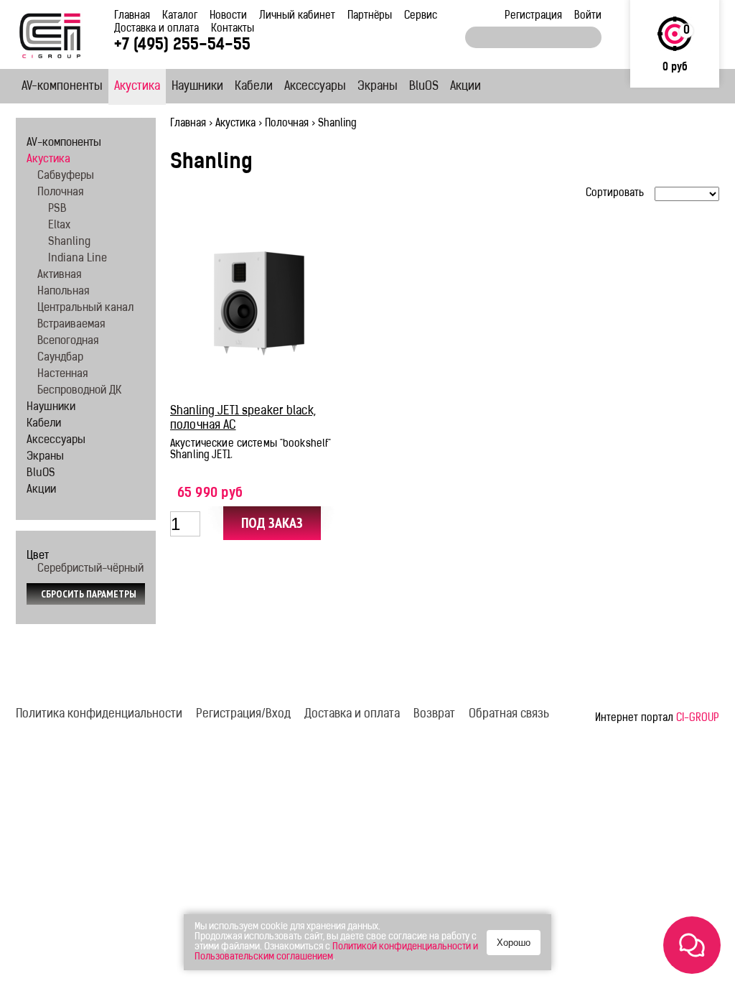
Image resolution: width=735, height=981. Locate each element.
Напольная (63, 292)
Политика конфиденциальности (99, 714)
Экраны (377, 87)
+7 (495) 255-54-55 (182, 45)
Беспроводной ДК (79, 391)
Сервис (420, 16)
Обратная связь (509, 714)
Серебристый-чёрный (90, 569)
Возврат (434, 714)
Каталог (179, 16)
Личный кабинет (297, 16)
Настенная (62, 374)
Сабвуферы (65, 176)
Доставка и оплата (156, 29)
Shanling (69, 242)
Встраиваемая (71, 325)
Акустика (137, 87)
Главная (132, 16)
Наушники (197, 87)
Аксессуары (315, 87)
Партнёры (369, 16)
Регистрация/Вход (243, 714)
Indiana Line (77, 259)
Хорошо (513, 942)
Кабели (254, 87)
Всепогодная (67, 341)
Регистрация (533, 16)
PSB (57, 209)
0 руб (675, 67)
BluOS (424, 87)
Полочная (287, 123)
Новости (228, 16)
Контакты (232, 29)
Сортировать (615, 193)
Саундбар (60, 358)
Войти (587, 16)
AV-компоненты (62, 87)
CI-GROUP (697, 718)
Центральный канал (85, 308)
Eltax (59, 225)
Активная (59, 275)
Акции (465, 87)
